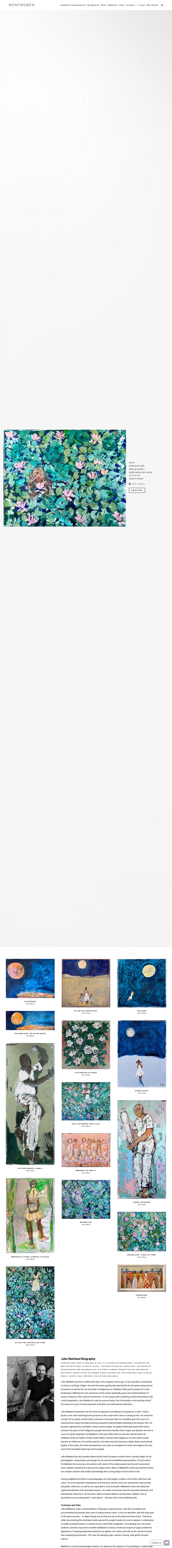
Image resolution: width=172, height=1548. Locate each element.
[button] (131, 5)
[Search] (162, 5)
